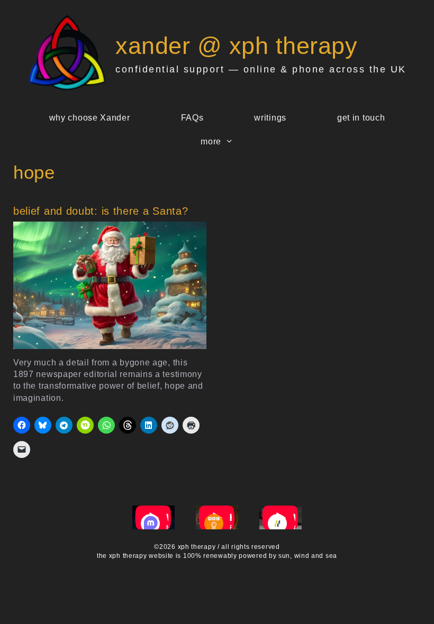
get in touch (361, 117)
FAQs (192, 117)
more (211, 141)
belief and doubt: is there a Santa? (100, 211)
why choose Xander (89, 117)
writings (270, 117)
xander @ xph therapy (236, 45)
